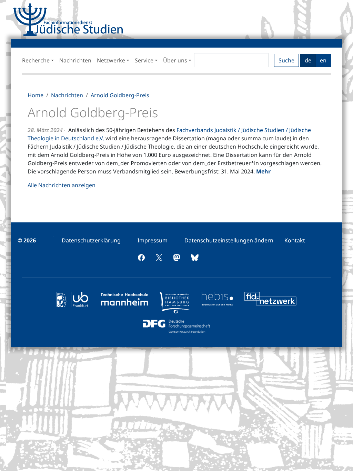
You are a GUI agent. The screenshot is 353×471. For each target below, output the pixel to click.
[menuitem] (91, 240)
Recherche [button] (36, 60)
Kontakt (294, 240)
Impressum (153, 240)
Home (35, 95)
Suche (286, 60)
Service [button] (144, 60)
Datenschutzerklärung (91, 240)
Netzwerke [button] (111, 60)
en (323, 60)
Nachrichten (75, 60)
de (308, 60)
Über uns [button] (175, 60)
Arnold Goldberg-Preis (120, 95)
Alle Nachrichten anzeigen (61, 185)
